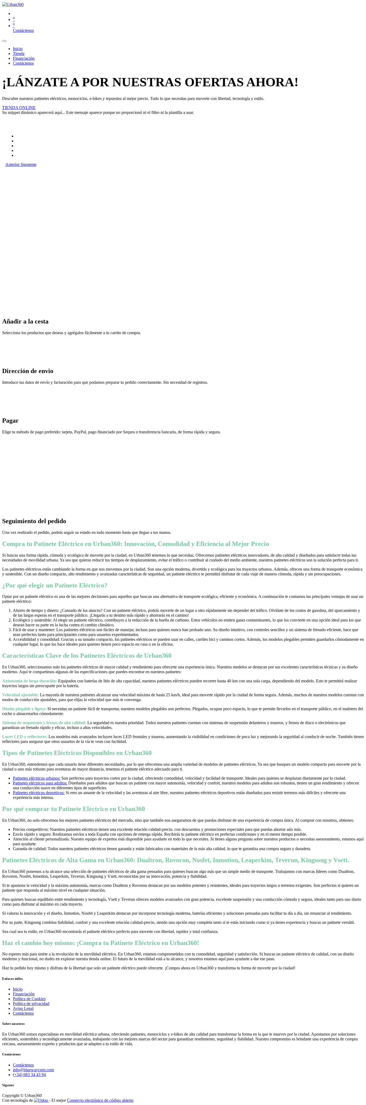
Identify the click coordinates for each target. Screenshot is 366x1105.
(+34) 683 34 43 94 (29, 1074)
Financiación (24, 994)
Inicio (18, 989)
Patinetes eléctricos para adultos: (40, 783)
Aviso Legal (23, 1008)
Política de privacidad (31, 1003)
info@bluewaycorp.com (33, 1069)
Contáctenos (23, 30)
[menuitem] (18, 48)
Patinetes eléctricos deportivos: (39, 792)
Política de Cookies (29, 998)
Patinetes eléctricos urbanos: (36, 778)
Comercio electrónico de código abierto (100, 1100)
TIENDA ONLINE (19, 107)
